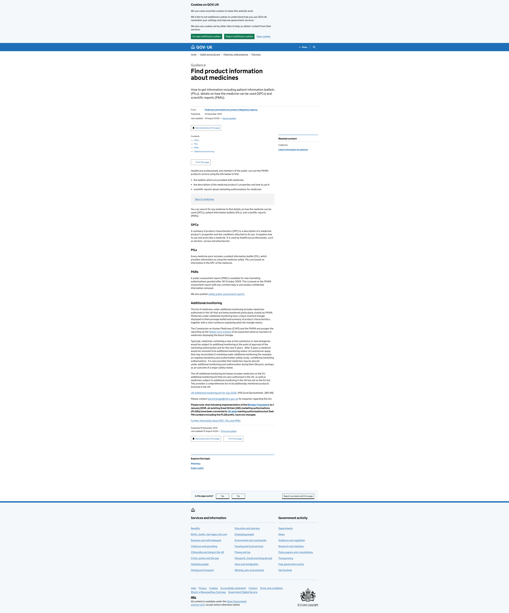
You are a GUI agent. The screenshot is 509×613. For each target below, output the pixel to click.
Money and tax (243, 552)
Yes (225, 496)
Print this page (202, 162)
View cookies (263, 36)
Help (193, 588)
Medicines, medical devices (235, 54)
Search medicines (204, 199)
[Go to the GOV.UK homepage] (201, 47)
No (241, 496)
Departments (285, 528)
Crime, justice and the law (205, 558)
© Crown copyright (307, 604)
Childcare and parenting (204, 546)
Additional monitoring (204, 151)
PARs (196, 147)
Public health (197, 468)
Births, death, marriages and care (209, 534)
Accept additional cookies (206, 36)
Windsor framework (258, 404)
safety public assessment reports (226, 294)
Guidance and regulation (291, 540)
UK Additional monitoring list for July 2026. (214, 392)
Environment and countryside (250, 540)
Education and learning (247, 528)
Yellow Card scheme (220, 331)
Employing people (244, 534)
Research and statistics (291, 546)
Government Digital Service (243, 592)
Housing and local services (249, 546)
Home (193, 54)
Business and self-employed (206, 540)
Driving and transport (202, 570)
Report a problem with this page (298, 496)
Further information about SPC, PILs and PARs (216, 420)
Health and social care (210, 54)
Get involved (285, 570)
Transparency (285, 558)
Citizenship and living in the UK (207, 552)
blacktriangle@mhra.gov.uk (223, 398)
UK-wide (232, 411)
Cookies (213, 588)
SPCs (196, 140)
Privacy (203, 588)
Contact (253, 588)
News (281, 534)
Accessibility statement (233, 588)
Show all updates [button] (228, 431)
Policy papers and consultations (295, 552)
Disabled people (200, 564)
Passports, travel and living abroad (253, 558)
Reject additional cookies (239, 36)
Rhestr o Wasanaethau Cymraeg (208, 592)
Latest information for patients (293, 149)
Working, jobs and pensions (249, 570)
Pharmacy (256, 54)
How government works (291, 564)
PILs (196, 144)
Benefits (195, 528)
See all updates (229, 118)
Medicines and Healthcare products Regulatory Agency (231, 109)
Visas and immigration (246, 564)
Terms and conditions (271, 588)
